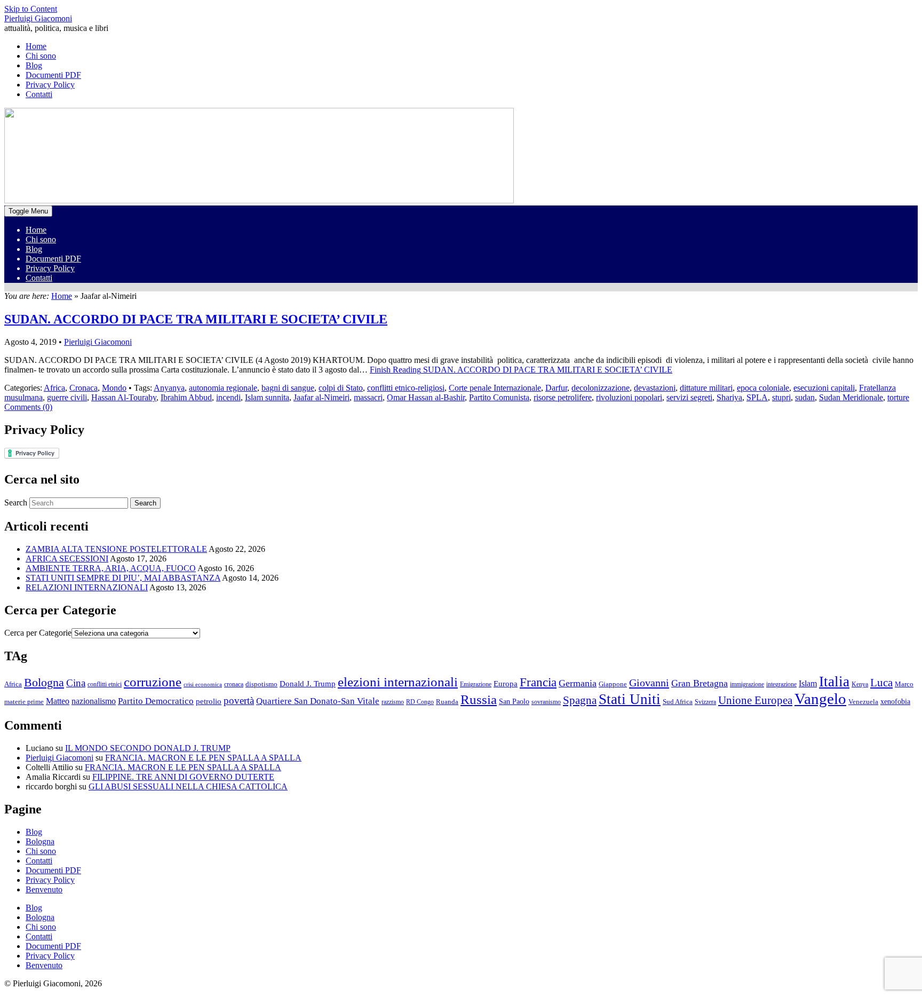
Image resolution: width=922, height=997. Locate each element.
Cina (75, 683)
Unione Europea (755, 700)
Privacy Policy (50, 268)
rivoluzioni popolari (629, 397)
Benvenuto (44, 889)
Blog (34, 249)
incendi (228, 397)
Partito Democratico (156, 701)
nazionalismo (93, 701)
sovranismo (546, 702)
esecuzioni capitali (824, 387)
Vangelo (820, 698)
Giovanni (649, 683)
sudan (805, 397)
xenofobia (895, 702)
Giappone (613, 684)
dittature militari (706, 387)
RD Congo (420, 702)
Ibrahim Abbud (186, 397)
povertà (239, 700)
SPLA (757, 397)
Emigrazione (475, 684)
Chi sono (41, 239)
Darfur (556, 387)
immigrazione (747, 684)
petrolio (208, 701)
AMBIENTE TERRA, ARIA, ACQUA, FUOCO (111, 568)
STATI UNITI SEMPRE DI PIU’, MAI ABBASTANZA (123, 577)
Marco (904, 684)
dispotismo (261, 684)
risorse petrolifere (563, 397)
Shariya (729, 397)
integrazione (781, 684)
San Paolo (514, 701)
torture (898, 397)
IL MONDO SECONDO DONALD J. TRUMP (147, 748)
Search (15, 502)
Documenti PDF (53, 258)
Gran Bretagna (699, 683)
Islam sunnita (267, 397)
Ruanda (447, 702)
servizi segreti (689, 397)
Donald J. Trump (308, 683)
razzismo (392, 702)
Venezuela (863, 702)
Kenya (860, 684)
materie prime (24, 702)
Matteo (57, 701)
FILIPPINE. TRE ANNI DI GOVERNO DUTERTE (183, 776)
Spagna (580, 700)
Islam (808, 683)
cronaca (233, 684)
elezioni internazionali (398, 682)
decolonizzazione (600, 387)
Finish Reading (521, 369)
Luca (881, 682)
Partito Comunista (499, 397)
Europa (506, 683)
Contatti (39, 277)
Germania (578, 683)
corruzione (152, 682)
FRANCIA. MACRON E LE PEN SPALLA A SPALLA (203, 757)
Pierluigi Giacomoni (38, 18)
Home (36, 229)
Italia (834, 682)
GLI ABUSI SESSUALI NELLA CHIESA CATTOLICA (188, 786)
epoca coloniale (763, 387)
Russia (478, 699)
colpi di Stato (341, 387)
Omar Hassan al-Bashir (426, 397)
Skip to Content (30, 8)
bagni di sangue (287, 387)
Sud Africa (678, 702)
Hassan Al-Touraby (123, 397)
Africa (54, 387)
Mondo (114, 387)
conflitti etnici (105, 684)
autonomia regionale (223, 387)
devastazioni (654, 387)
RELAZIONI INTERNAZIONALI (87, 587)
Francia (538, 682)
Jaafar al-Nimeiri (321, 397)
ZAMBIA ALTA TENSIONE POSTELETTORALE (116, 548)
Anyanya (169, 387)
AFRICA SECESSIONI (67, 558)
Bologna (44, 682)
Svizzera (705, 702)
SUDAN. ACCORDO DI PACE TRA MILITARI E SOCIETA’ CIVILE (195, 319)
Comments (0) (28, 407)
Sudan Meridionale (851, 397)
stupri (781, 397)
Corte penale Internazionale (495, 387)
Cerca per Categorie (37, 632)
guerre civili (67, 397)
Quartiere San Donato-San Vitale (317, 701)
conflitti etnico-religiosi (405, 387)
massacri (368, 397)
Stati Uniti (630, 699)
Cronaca (83, 387)
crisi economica (203, 684)
